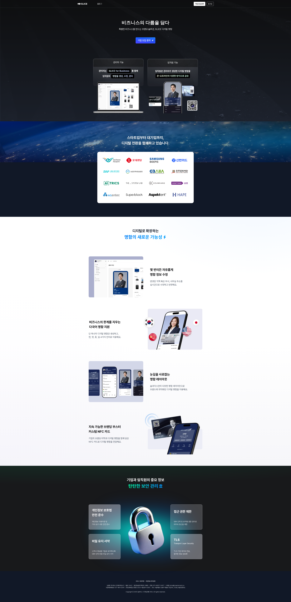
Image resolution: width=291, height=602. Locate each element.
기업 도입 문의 (199, 4)
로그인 (210, 4)
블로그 (99, 4)
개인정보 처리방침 (150, 581)
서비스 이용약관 (140, 581)
